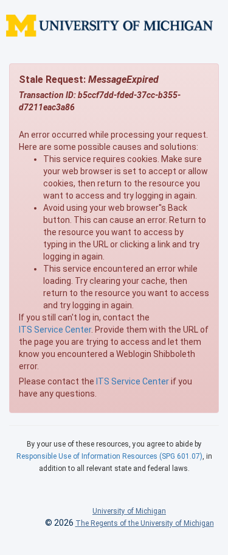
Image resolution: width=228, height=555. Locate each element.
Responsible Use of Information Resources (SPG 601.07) (109, 456)
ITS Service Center (55, 329)
